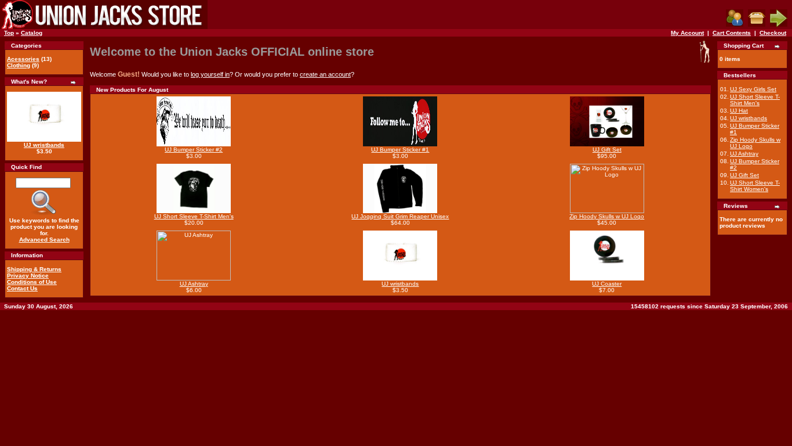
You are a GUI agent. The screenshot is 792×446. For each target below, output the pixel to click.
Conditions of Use (32, 282)
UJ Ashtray (194, 283)
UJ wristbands (44, 145)
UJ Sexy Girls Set (753, 89)
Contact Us (22, 288)
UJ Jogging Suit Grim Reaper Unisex (400, 216)
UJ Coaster (607, 283)
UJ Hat (739, 110)
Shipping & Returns (34, 269)
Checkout (773, 33)
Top (9, 33)
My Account (687, 33)
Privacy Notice (28, 275)
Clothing (18, 65)
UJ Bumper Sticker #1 (400, 149)
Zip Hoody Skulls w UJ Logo (606, 216)
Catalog (31, 33)
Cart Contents (732, 33)
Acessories (23, 59)
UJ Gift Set (607, 149)
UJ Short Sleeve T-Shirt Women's (755, 185)
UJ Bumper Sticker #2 (194, 149)
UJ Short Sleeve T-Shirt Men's (194, 216)
